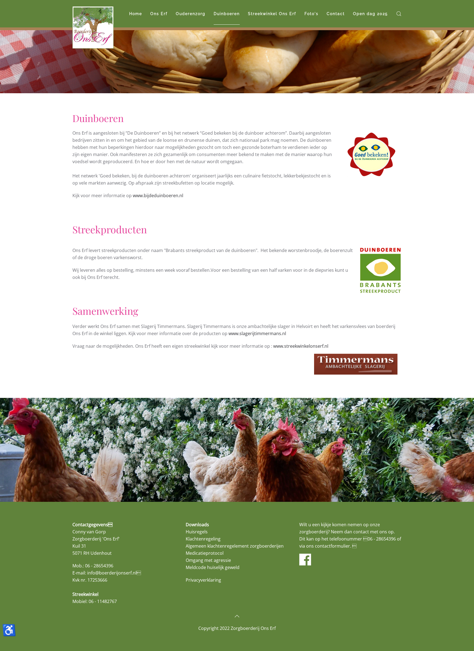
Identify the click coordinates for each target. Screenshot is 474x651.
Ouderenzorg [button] (190, 14)
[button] (399, 14)
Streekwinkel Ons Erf (272, 14)
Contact (336, 14)
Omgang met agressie (208, 560)
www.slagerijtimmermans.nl (257, 333)
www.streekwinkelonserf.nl (300, 346)
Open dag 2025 (370, 14)
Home (135, 14)
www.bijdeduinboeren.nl (158, 196)
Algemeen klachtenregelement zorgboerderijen (235, 546)
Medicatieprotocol (205, 553)
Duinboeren (227, 14)
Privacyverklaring (203, 580)
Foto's (311, 14)
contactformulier (332, 546)
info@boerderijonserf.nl (112, 573)
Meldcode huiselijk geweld (212, 567)
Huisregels (197, 532)
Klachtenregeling (203, 539)
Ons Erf (159, 14)
